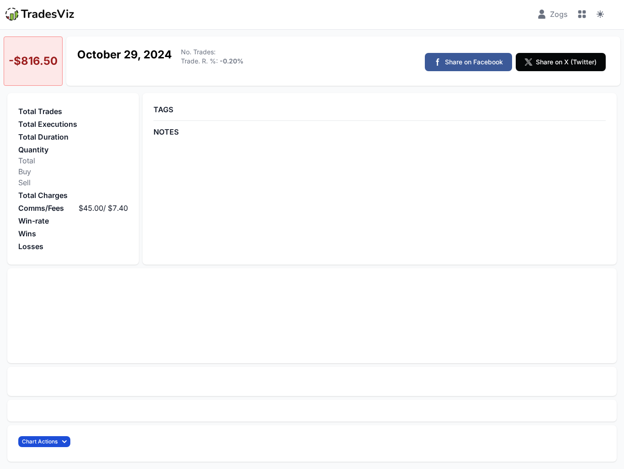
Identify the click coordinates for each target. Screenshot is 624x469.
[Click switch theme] (600, 14)
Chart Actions (40, 441)
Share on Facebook (474, 62)
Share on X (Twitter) (566, 62)
